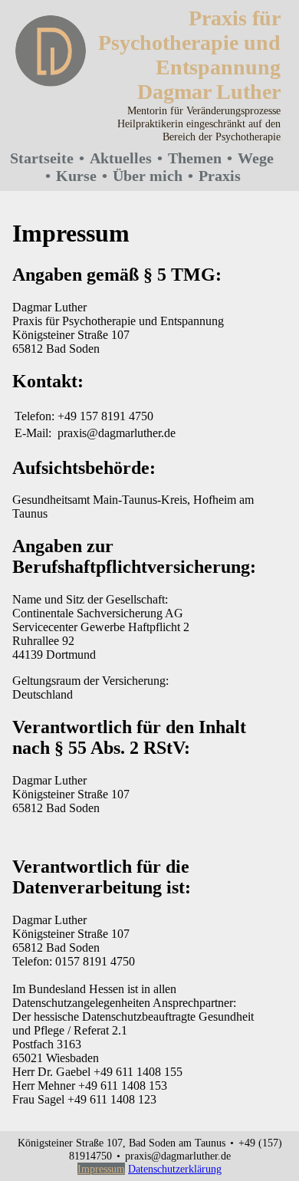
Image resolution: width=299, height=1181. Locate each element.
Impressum (101, 1169)
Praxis (220, 175)
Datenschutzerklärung (175, 1169)
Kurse (76, 175)
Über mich (147, 175)
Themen (195, 158)
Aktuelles (121, 158)
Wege (256, 158)
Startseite (42, 158)
